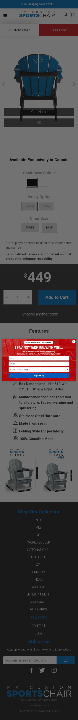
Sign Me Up (39, 375)
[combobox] (38, 369)
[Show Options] (68, 369)
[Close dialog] (73, 341)
